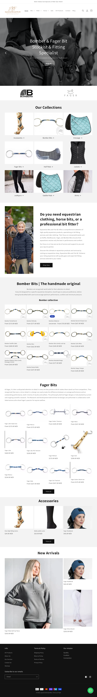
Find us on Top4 (57, 692)
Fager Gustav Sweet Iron (77, 479)
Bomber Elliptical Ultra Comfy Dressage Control (13, 361)
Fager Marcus (30, 424)
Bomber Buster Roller (33, 367)
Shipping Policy (39, 653)
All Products (8, 653)
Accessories (18, 138)
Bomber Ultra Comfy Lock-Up (57, 343)
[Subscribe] (37, 677)
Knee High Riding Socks (11, 531)
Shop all (48, 63)
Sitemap (7, 666)
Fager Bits (18, 167)
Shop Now (46, 265)
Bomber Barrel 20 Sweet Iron (79, 321)
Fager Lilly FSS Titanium (33, 450)
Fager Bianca (8, 475)
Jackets (77, 167)
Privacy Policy (38, 662)
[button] (32, 11)
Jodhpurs (18, 195)
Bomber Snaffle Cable (11, 343)
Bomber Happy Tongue (77, 368)
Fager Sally (30, 481)
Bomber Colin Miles (76, 343)
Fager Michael (53, 456)
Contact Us (8, 662)
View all (48, 491)
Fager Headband (68, 531)
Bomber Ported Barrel (11, 321)
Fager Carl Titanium (54, 480)
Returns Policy (38, 656)
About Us (7, 656)
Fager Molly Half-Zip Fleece (12, 631)
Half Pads (47, 167)
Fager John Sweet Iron (11, 423)
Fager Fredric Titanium (55, 421)
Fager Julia (8, 450)
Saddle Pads (47, 195)
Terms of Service (39, 659)
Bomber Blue (30, 344)
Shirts (77, 195)
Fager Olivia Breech (69, 629)
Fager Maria (74, 421)
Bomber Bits (47, 138)
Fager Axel (74, 456)
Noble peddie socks (39, 531)
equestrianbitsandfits (46, 692)
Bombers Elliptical (54, 321)
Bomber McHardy (31, 321)
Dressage (76, 138)
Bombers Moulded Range (56, 360)
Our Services (8, 659)
